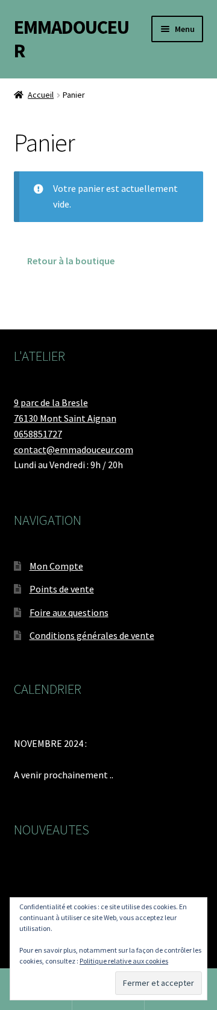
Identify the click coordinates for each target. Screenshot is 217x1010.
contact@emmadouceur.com (73, 449)
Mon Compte (56, 566)
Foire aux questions (69, 612)
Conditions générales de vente (92, 635)
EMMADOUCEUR (71, 39)
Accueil (41, 94)
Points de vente (62, 589)
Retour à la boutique (71, 261)
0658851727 (38, 434)
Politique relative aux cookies (124, 960)
